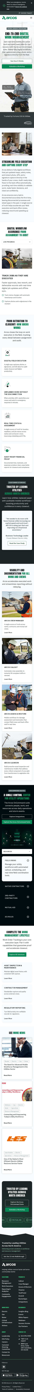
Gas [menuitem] (3, 1314)
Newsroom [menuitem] (6, 1355)
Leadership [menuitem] (6, 1336)
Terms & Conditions (7, 1389)
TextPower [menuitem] (22, 1293)
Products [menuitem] (22, 1277)
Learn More (8, 978)
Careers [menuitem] (5, 1342)
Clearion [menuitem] (21, 1290)
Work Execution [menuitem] (7, 1286)
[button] (31, 3)
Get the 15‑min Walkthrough (14, 1256)
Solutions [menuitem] (5, 1277)
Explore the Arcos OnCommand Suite (17, 822)
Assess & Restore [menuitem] (25, 1287)
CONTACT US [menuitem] (22, 1332)
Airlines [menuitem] (4, 1325)
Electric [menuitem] (4, 1311)
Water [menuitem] (4, 1317)
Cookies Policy (16, 1387)
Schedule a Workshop (17, 66)
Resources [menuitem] (22, 1307)
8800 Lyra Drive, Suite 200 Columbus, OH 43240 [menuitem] (26, 1347)
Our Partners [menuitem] (23, 1326)
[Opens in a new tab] (4, 1368)
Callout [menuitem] (21, 1281)
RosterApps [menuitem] (23, 1299)
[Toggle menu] (31, 18)
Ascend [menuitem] (21, 1296)
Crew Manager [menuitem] (24, 1284)
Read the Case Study (17, 543)
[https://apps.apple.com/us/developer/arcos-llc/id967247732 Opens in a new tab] (8, 1376)
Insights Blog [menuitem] (23, 1311)
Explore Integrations (17, 816)
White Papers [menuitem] (23, 1317)
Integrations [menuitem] (23, 1302)
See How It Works (17, 61)
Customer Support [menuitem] (26, 13)
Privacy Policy (6, 1387)
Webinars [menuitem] (22, 1320)
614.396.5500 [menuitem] (26, 1336)
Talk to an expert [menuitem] (24, 1340)
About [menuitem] (4, 1332)
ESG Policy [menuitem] (5, 1339)
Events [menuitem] (21, 1314)
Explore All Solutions (17, 954)
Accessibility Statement (23, 1389)
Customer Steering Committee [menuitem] (6, 1347)
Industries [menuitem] (5, 1307)
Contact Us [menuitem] (6, 1352)
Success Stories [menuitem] (24, 1323)
